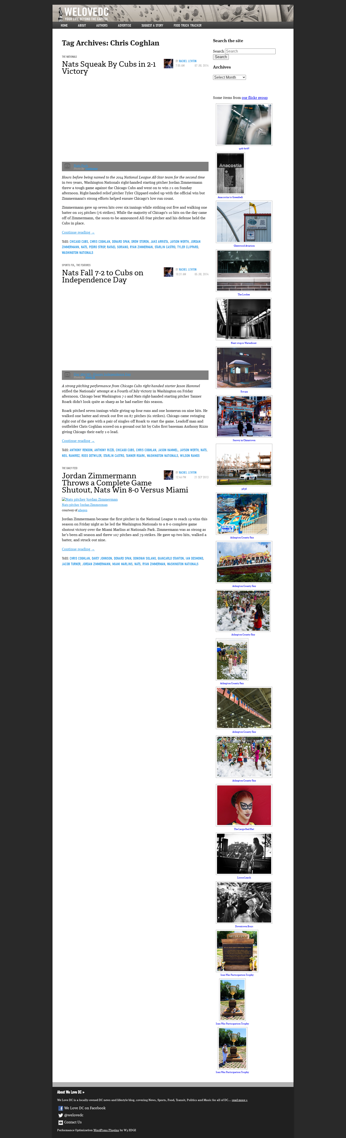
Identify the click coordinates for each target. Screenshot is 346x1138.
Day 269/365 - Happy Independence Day (102, 374)
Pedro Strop (97, 247)
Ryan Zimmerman (141, 247)
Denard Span (120, 242)
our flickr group (255, 98)
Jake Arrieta (159, 242)
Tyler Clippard (187, 247)
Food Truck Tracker (187, 25)
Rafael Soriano (117, 247)
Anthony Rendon (81, 450)
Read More (238, 1100)
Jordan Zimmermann (96, 564)
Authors (102, 25)
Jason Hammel (168, 450)
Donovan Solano (144, 558)
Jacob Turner (71, 564)
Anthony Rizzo (104, 450)
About (82, 25)
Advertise (124, 25)
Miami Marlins (122, 564)
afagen (82, 510)
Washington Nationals (77, 253)
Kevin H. (90, 377)
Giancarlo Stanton (171, 558)
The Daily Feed (69, 468)
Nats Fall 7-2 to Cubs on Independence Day (102, 276)
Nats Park (81, 166)
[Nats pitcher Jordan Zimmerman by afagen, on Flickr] (90, 500)
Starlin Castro (165, 247)
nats (84, 247)
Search (218, 51)
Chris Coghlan (100, 242)
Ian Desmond (194, 558)
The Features (83, 265)
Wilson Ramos (190, 456)
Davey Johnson (102, 558)
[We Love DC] (175, 14)
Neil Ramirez (71, 456)
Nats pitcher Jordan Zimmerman (85, 505)
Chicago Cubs (79, 242)
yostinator (91, 169)
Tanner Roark (135, 456)
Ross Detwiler (91, 456)
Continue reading (78, 233)
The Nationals (69, 56)
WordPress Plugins (106, 1130)
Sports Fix (68, 265)
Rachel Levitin (188, 61)
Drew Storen (140, 242)
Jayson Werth (179, 242)
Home (64, 25)
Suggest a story (152, 25)
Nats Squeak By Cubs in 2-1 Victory (109, 67)
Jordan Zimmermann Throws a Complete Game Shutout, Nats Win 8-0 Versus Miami (125, 483)
